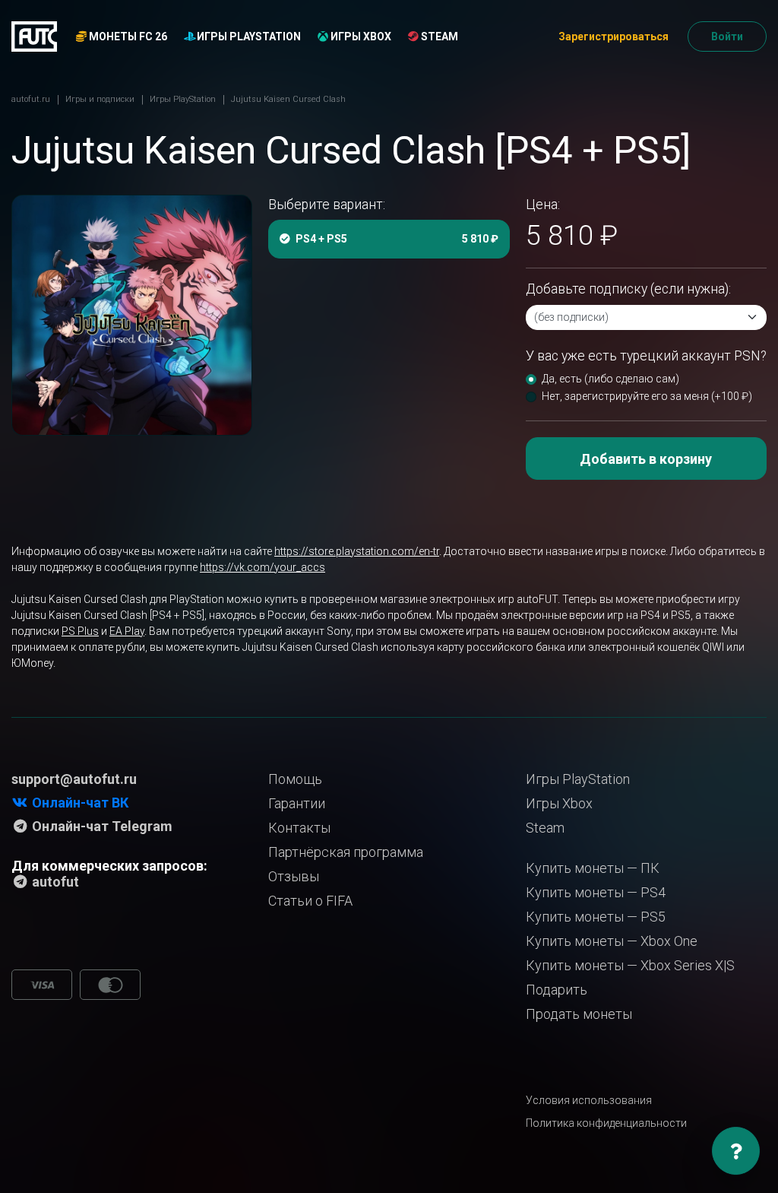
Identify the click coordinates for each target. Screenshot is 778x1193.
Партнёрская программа (345, 852)
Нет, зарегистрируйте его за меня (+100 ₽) (647, 396)
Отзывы (293, 876)
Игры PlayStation (247, 36)
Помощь (295, 779)
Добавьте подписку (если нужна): (628, 289)
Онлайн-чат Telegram (100, 826)
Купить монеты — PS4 (596, 892)
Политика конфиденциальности (606, 1123)
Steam (438, 36)
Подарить (556, 990)
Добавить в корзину (646, 459)
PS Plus (80, 631)
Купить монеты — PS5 (596, 917)
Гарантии (296, 803)
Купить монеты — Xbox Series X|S (630, 965)
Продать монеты (579, 1014)
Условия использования (589, 1100)
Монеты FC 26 (127, 36)
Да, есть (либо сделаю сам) (610, 379)
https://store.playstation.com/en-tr (356, 551)
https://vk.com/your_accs (262, 567)
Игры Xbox (359, 36)
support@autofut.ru (74, 779)
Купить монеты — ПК (592, 868)
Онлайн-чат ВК (78, 803)
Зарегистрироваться (613, 36)
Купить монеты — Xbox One (611, 941)
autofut (54, 882)
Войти (727, 36)
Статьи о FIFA (310, 901)
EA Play (126, 631)
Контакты (299, 828)
